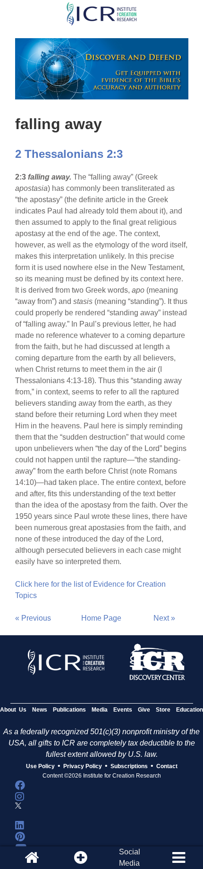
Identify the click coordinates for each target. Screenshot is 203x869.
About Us (13, 709)
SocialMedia (129, 857)
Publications (69, 709)
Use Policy (40, 766)
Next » (164, 618)
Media (100, 709)
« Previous (33, 618)
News (39, 709)
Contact (167, 766)
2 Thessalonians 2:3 (69, 154)
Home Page (101, 618)
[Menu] (178, 857)
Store (163, 709)
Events (122, 709)
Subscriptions (129, 766)
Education (189, 709)
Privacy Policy (82, 766)
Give (144, 709)
